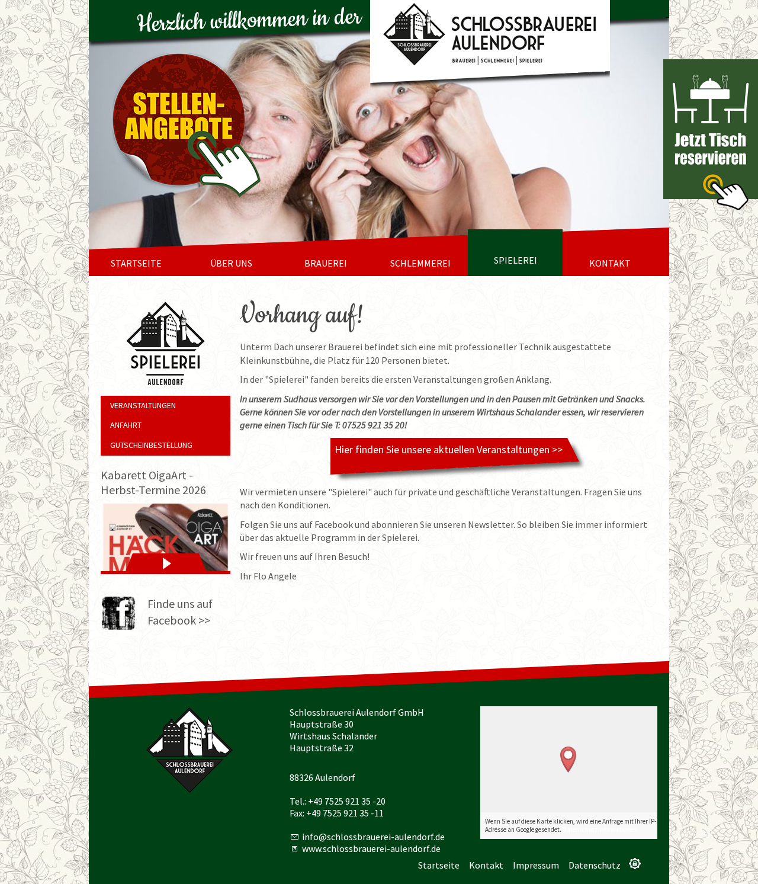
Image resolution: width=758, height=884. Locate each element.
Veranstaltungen (143, 405)
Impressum (536, 865)
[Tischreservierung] (710, 134)
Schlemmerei (420, 263)
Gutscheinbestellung (151, 445)
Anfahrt (126, 424)
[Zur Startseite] (490, 36)
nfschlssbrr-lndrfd (372, 837)
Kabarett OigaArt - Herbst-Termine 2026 (153, 482)
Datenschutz (594, 865)
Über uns (231, 263)
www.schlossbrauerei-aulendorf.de (371, 848)
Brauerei (325, 263)
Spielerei (515, 260)
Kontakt (610, 263)
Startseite (136, 263)
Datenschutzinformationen (600, 829)
